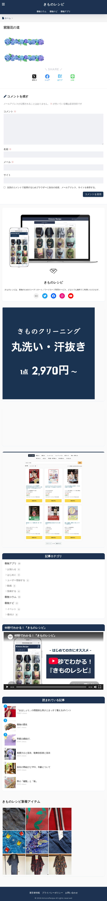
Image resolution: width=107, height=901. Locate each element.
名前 (7, 149)
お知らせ (13, 569)
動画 (11, 586)
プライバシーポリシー (52, 893)
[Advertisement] (53, 426)
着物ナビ (53, 11)
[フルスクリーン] (99, 687)
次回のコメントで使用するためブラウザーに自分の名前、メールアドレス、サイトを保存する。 (52, 187)
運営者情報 (34, 893)
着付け (12, 614)
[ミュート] (95, 687)
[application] (53, 661)
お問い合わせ (71, 893)
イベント (13, 609)
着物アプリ (65, 11)
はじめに (13, 575)
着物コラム (41, 11)
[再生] (7, 687)
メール (9, 162)
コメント (10, 111)
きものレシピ (53, 4)
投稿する (13, 591)
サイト (7, 175)
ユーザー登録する (17, 580)
